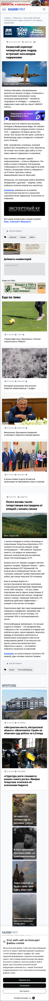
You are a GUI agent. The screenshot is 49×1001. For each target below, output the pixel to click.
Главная (7, 18)
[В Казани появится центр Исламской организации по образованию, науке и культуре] (24, 456)
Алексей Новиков (15, 231)
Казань (23, 237)
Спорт (19, 334)
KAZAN (16, 9)
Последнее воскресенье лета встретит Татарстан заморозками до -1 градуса (20, 386)
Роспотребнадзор (25, 670)
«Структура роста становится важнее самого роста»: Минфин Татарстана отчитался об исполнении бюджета (22, 781)
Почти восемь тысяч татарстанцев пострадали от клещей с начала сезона (24, 505)
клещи (11, 670)
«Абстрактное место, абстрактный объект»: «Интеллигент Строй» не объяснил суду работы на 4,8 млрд (23, 730)
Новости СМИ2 (8, 280)
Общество (17, 18)
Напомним (9, 190)
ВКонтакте (26, 221)
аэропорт (12, 237)
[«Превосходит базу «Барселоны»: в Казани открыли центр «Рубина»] (24, 316)
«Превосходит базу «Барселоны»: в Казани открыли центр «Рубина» (22, 340)
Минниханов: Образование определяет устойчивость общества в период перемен (22, 433)
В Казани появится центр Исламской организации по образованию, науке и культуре (24, 480)
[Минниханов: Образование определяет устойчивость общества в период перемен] (24, 410)
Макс (6, 221)
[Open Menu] (4, 9)
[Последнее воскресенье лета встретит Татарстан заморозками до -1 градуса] (24, 363)
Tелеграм (14, 221)
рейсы (32, 237)
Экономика (21, 723)
